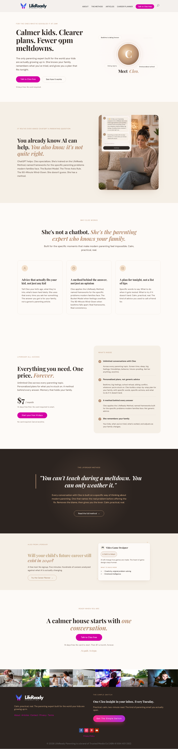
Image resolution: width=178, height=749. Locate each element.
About (17, 715)
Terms (51, 715)
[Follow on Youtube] (97, 730)
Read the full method (89, 513)
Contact (34, 715)
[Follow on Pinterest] (92, 730)
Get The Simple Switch (109, 718)
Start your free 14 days (32, 415)
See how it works (54, 79)
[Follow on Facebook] (81, 730)
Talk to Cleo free (145, 6)
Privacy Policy (88, 736)
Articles (25, 715)
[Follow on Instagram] (86, 730)
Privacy (43, 715)
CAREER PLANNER (125, 7)
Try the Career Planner (42, 578)
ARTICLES (110, 7)
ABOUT (85, 7)
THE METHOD (97, 7)
